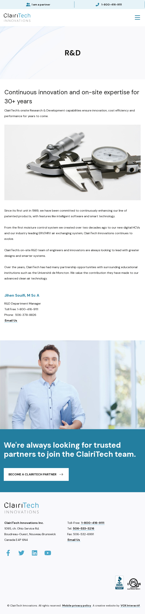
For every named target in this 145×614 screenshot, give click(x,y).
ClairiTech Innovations (17, 17)
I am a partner (41, 4)
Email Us (11, 320)
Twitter (21, 553)
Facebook (8, 553)
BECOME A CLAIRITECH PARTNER (32, 474)
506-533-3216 (83, 528)
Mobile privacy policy (76, 605)
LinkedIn (34, 553)
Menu (137, 17)
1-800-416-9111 (111, 4)
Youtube (48, 553)
